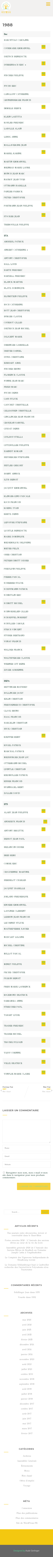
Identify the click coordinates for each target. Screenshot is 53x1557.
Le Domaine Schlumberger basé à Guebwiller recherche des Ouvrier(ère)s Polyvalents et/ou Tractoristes (27, 1267)
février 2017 (26, 1433)
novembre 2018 (27, 1379)
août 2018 (27, 1389)
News (26, 1471)
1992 (33, 1297)
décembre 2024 (27, 1344)
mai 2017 (27, 1423)
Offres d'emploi (27, 1480)
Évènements (27, 1466)
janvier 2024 (27, 1354)
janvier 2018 (27, 1399)
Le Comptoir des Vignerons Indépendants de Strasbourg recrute (27, 1258)
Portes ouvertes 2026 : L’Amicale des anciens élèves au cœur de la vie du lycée (27, 1241)
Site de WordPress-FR (26, 1523)
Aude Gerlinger (32, 1551)
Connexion (27, 1508)
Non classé (7, 1092)
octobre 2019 (27, 1374)
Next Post (46, 1088)
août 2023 (27, 1364)
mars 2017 (27, 1428)
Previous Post (8, 1088)
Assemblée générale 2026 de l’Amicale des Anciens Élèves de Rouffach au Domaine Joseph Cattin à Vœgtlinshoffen (27, 1250)
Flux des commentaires (27, 1518)
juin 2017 (27, 1418)
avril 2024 (27, 1349)
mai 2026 (26, 1320)
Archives (27, 1456)
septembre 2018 (26, 1384)
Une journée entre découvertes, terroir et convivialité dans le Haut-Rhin (27, 1234)
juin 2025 (27, 1329)
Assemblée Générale (27, 1461)
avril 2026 (27, 1325)
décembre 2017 (27, 1404)
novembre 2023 (27, 1359)
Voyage (26, 1485)
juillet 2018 (27, 1394)
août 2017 (26, 1413)
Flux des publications (26, 1513)
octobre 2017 (27, 1409)
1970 (38, 1292)
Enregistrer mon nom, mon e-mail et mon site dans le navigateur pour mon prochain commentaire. (25, 1175)
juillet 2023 (27, 1369)
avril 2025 (27, 1334)
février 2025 (27, 1339)
